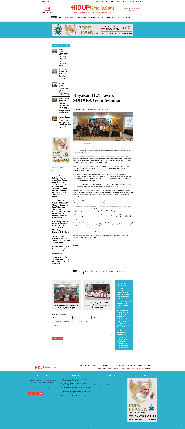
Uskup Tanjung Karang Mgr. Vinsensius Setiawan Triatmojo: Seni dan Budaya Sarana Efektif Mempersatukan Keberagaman (64, 105)
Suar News (118, 351)
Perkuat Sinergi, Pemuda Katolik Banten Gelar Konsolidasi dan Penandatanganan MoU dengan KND (65, 122)
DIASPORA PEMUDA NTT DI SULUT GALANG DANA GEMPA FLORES (64, 74)
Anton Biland (81, 109)
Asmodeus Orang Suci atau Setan (101, 391)
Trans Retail (93, 273)
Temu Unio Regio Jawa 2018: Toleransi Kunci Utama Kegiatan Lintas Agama (97, 305)
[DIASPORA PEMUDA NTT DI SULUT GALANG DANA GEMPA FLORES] (54, 71)
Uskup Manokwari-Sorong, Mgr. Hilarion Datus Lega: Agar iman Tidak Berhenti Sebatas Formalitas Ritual (64, 57)
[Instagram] (33, 393)
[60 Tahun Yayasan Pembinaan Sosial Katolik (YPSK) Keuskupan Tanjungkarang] (54, 84)
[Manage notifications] (181, 426)
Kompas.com (120, 271)
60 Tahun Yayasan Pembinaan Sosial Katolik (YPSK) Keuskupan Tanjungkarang (64, 88)
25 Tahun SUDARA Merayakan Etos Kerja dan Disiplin (66, 307)
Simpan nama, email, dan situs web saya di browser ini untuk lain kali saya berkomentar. (71, 321)
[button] (132, 17)
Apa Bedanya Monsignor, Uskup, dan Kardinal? (105, 382)
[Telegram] (131, 109)
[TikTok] (37, 393)
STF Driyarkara (78, 273)
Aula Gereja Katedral (84, 271)
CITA (93, 271)
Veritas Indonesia (56, 131)
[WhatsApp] (128, 109)
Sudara (86, 273)
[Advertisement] (103, 54)
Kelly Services (111, 271)
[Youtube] (41, 393)
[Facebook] (121, 109)
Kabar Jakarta (81, 105)
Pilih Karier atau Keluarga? (100, 379)
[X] (124, 109)
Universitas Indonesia (105, 273)
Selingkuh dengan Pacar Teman (101, 389)
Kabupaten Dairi (101, 271)
